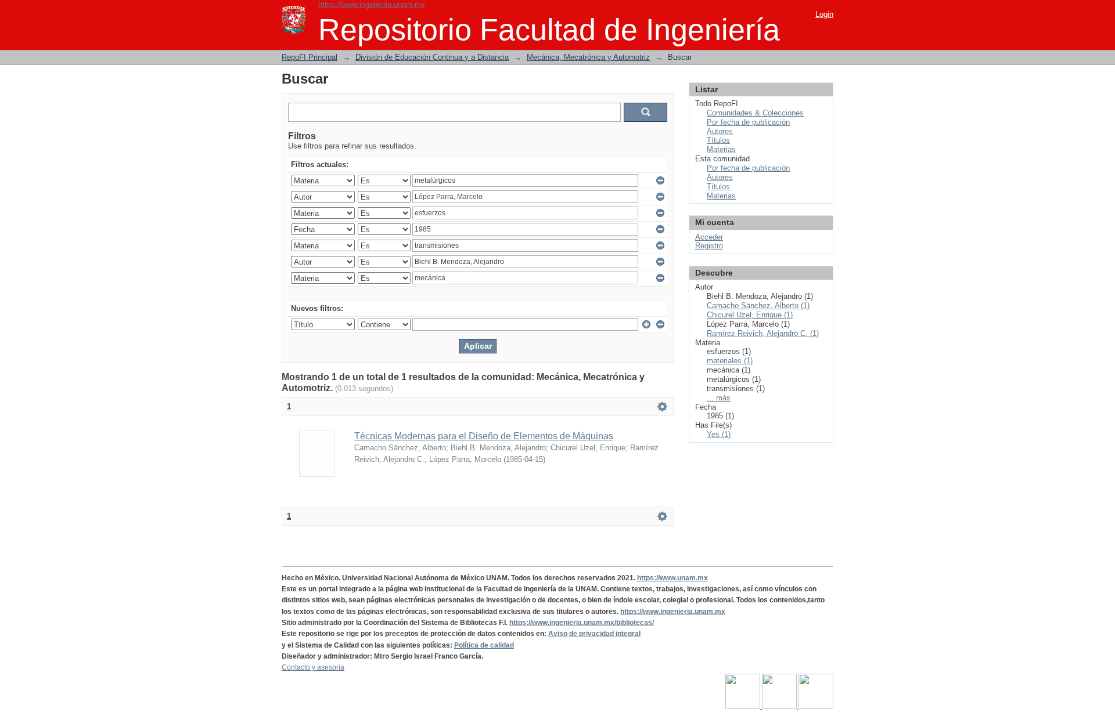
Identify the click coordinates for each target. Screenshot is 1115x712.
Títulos (718, 140)
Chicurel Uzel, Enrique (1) (750, 314)
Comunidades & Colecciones (755, 113)
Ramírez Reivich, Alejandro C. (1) (763, 333)
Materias (721, 149)
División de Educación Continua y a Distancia (432, 57)
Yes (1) (719, 434)
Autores (720, 131)
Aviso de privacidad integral (594, 634)
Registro (709, 245)
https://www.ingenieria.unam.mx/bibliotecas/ (581, 623)
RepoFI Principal (309, 57)
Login (824, 14)
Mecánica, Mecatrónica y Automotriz (588, 57)
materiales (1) (730, 360)
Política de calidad (484, 645)
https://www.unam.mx (672, 578)
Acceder (709, 237)
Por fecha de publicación (748, 122)
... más (719, 397)
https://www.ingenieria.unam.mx (371, 4)
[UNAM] (743, 706)
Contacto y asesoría (313, 667)
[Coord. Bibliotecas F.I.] (816, 706)
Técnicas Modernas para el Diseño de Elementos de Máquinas (483, 436)
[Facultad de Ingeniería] (780, 706)
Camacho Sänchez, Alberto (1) (758, 305)
